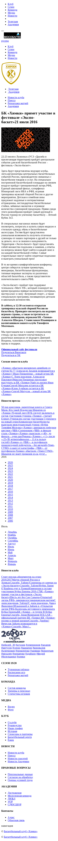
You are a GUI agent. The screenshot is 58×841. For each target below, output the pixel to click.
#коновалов (39, 647)
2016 (10, 491)
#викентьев (47, 650)
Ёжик (11, 740)
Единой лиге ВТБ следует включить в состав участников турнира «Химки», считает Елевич (27, 416)
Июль (11, 546)
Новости (12, 15)
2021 (10, 477)
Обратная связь (16, 820)
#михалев (6, 653)
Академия (13, 24)
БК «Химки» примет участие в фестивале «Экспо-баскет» (27, 594)
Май (10, 552)
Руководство (15, 725)
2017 (10, 488)
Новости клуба (16, 97)
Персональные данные (20, 774)
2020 (10, 480)
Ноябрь (12, 534)
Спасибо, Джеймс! (39, 620)
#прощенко (18, 653)
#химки (21, 656)
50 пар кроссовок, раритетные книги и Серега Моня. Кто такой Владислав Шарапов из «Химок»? (26, 410)
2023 (10, 471)
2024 (10, 468)
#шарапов (26, 647)
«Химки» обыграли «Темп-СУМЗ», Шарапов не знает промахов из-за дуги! (27, 452)
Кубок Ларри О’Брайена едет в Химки (27, 587)
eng (7, 40)
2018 (10, 485)
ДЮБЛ (11, 798)
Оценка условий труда (20, 780)
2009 (10, 512)
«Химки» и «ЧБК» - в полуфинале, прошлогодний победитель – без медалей (24, 444)
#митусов (6, 647)
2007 (10, 518)
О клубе (12, 722)
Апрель (12, 555)
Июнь (11, 549)
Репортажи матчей (18, 103)
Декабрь (12, 532)
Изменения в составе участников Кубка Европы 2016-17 (26, 590)
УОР (10, 801)
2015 (10, 494)
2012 (10, 503)
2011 (10, 506)
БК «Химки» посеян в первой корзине (28, 619)
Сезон (11, 7)
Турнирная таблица (18, 669)
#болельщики (8, 656)
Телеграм (13, 21)
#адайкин (30, 653)
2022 (10, 474)
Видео (11, 706)
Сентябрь (13, 540)
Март (11, 558)
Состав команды (17, 688)
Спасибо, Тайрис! (20, 582)
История (12, 731)
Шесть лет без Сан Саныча (24, 597)
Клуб (10, 4)
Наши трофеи (15, 728)
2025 (10, 465)
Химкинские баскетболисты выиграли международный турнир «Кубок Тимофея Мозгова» (25, 424)
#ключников (8, 650)
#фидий (40, 653)
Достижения (14, 792)
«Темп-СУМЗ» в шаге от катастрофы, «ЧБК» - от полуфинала (27, 448)
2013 (10, 500)
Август (12, 543)
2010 (10, 509)
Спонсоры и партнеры (20, 734)
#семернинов (33, 645)
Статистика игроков (19, 693)
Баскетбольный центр (20, 737)
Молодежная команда (19, 795)
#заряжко (35, 650)
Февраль (12, 561)
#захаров (46, 645)
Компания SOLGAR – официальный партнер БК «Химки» (26, 616)
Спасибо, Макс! (20, 626)
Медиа (11, 12)
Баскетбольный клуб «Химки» (21, 831)
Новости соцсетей (18, 758)
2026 (10, 462)
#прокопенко (22, 650)
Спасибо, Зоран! (19, 614)
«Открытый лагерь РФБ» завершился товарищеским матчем (27, 599)
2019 (10, 482)
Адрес (11, 817)
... (46, 454)
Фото (11, 709)
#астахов (20, 645)
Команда (12, 9)
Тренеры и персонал (19, 691)
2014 (10, 497)
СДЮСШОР (14, 804)
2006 (10, 520)
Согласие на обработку (20, 777)
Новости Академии (18, 761)
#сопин (16, 647)
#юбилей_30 (8, 645)
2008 (10, 515)
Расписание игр (16, 672)
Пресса (11, 100)
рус (3, 40)
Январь (12, 564)
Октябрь (12, 537)
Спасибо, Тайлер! (29, 585)
